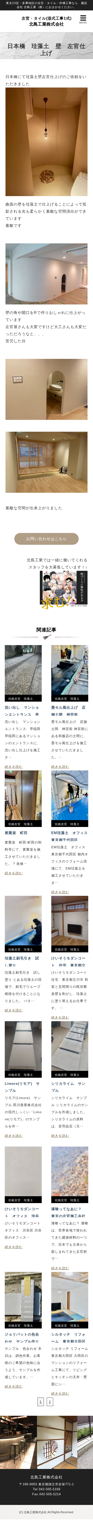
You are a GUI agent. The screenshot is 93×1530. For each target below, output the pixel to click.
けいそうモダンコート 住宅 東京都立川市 (68, 961)
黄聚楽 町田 (16, 833)
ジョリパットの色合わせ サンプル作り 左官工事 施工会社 (23, 1337)
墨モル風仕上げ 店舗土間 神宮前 (68, 710)
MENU (83, 22)
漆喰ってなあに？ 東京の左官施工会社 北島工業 (69, 1212)
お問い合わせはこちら (46, 539)
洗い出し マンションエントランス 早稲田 (22, 710)
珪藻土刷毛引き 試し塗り (22, 961)
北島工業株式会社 (47, 21)
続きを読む (14, 767)
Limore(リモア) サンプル (22, 1087)
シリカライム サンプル (68, 1087)
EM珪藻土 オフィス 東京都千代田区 (69, 836)
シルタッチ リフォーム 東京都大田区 (68, 1337)
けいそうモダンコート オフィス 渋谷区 (22, 1212)
